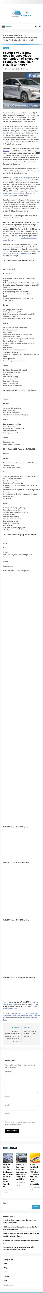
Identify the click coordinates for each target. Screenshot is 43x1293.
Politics (6, 1276)
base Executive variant (10, 133)
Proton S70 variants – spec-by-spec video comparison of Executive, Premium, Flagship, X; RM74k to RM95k (21, 1015)
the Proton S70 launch (16, 128)
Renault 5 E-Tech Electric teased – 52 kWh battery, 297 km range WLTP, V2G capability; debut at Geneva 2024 (34, 1174)
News (6, 1272)
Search (5, 1203)
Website (7, 1114)
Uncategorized (8, 1285)
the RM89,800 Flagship (24, 178)
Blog (5, 1267)
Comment (8, 1072)
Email (7, 1105)
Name (7, 1097)
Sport (5, 1280)
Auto (6, 48)
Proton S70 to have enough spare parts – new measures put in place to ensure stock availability (21, 1172)
